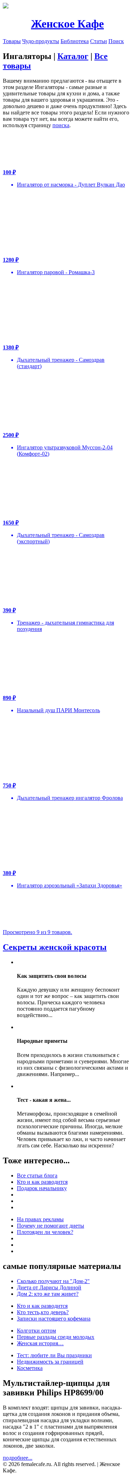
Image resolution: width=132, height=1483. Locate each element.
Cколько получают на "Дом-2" (53, 1281)
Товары (12, 41)
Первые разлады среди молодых (55, 1337)
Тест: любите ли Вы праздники (54, 1355)
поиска (60, 125)
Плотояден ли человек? (45, 1232)
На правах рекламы (40, 1219)
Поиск (116, 41)
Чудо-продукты (40, 41)
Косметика (30, 1368)
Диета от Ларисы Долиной (49, 1287)
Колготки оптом (36, 1331)
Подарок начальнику (42, 1188)
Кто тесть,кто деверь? (43, 1312)
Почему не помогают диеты (50, 1226)
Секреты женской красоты (55, 947)
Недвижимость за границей (50, 1362)
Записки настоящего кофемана (53, 1319)
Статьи (98, 41)
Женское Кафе (67, 23)
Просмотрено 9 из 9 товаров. (37, 932)
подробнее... (17, 1458)
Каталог (72, 56)
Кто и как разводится (42, 1182)
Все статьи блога (37, 1175)
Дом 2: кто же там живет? (47, 1294)
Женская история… (40, 1343)
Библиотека (75, 41)
